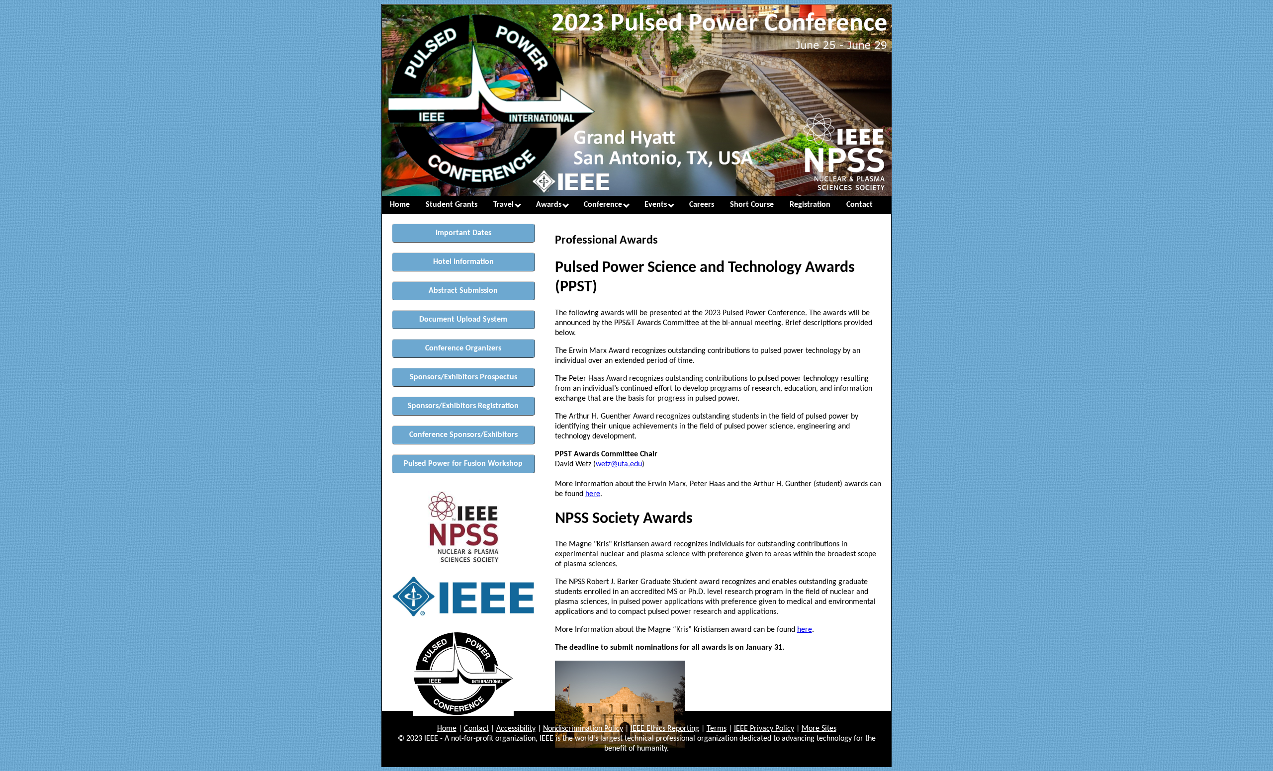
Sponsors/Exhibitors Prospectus (463, 377)
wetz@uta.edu (619, 464)
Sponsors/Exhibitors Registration (463, 406)
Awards (549, 205)
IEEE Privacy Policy (764, 729)
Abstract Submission (463, 291)
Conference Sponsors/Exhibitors (463, 435)
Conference (604, 205)
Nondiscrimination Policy (583, 729)
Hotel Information (463, 262)
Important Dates (463, 233)
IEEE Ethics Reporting (665, 729)
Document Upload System (463, 320)
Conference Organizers (463, 348)
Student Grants (451, 205)
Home (400, 205)
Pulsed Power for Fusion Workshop (463, 464)
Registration (810, 205)
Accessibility (516, 729)
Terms (717, 729)
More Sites (819, 729)
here (592, 494)
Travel (504, 205)
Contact (859, 205)
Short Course (752, 205)
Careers (701, 205)
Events (656, 205)
